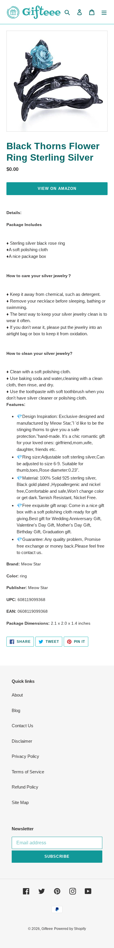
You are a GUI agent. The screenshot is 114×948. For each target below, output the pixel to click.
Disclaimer (22, 741)
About (17, 694)
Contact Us (22, 725)
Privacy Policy (25, 756)
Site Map (20, 802)
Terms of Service (28, 771)
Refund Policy (25, 786)
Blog (16, 710)
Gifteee (47, 929)
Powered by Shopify (70, 929)
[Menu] (104, 12)
